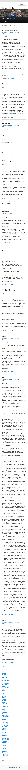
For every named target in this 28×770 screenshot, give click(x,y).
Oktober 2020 (5, 682)
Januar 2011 (4, 712)
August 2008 (4, 741)
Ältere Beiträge (5, 666)
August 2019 (4, 689)
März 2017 (4, 693)
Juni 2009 (4, 729)
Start (3, 18)
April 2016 (4, 700)
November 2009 (5, 723)
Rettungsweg (6, 161)
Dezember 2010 (5, 713)
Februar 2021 (5, 677)
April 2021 (4, 674)
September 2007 (5, 757)
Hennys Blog (8, 18)
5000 (3, 377)
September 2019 (5, 687)
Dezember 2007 (5, 752)
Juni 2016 (4, 699)
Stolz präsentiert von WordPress (14, 767)
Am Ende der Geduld (9, 290)
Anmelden (4, 762)
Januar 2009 (4, 735)
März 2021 (4, 676)
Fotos (20, 18)
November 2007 (5, 754)
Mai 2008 (4, 745)
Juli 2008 (4, 742)
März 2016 (4, 702)
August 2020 (4, 684)
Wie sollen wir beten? (9, 30)
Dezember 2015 (5, 706)
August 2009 (4, 726)
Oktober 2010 (5, 715)
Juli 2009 (4, 728)
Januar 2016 (4, 705)
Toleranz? (5, 212)
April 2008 (4, 747)
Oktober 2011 (5, 708)
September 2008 (5, 739)
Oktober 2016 (5, 695)
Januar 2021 (4, 679)
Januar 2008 (4, 751)
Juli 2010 (4, 718)
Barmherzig (6, 123)
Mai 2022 (4, 673)
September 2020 (5, 683)
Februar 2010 (5, 722)
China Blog (15, 18)
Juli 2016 (4, 697)
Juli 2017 (4, 692)
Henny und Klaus (8, 8)
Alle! (3, 251)
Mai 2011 (4, 709)
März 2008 (4, 748)
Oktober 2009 (5, 725)
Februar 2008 (5, 749)
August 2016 (4, 696)
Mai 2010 (4, 721)
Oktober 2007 (5, 755)
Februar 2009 (5, 734)
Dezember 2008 (5, 736)
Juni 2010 (4, 719)
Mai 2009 (4, 731)
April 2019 (4, 690)
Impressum (4, 21)
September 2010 (5, 716)
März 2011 (4, 710)
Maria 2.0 (5, 84)
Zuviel (4, 620)
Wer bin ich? (6, 336)
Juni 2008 (4, 744)
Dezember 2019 (5, 686)
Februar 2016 (5, 703)
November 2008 (5, 738)
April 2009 (4, 732)
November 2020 (5, 680)
